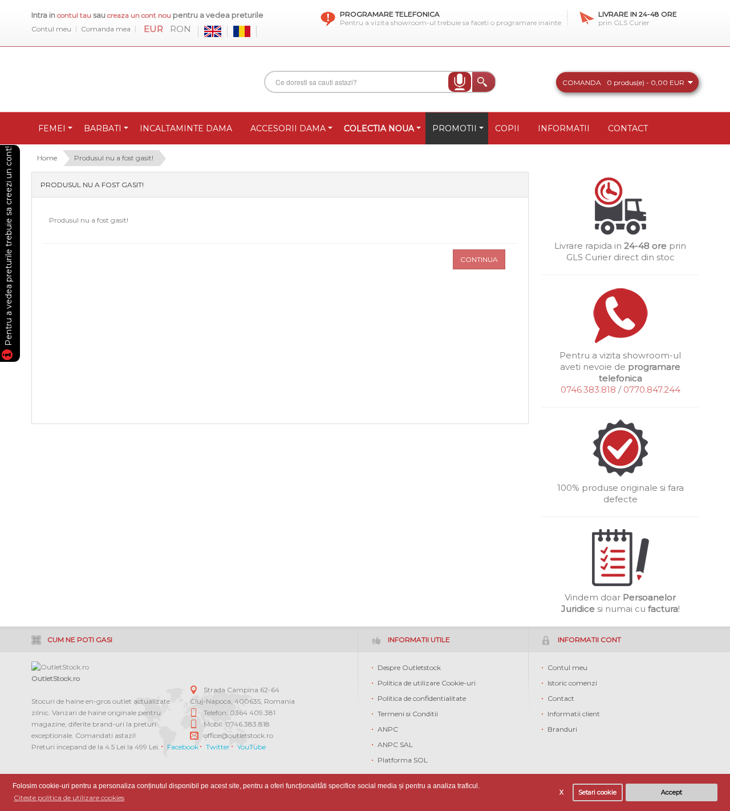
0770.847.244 (651, 389)
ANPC (388, 729)
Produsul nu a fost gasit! (113, 158)
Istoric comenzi (572, 683)
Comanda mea (106, 29)
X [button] (561, 792)
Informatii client (574, 713)
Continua (479, 259)
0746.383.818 (588, 389)
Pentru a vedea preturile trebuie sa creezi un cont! (8, 248)
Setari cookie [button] (597, 792)
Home (47, 158)
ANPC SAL (395, 744)
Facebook (182, 747)
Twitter (218, 747)
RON (180, 29)
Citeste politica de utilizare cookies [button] (69, 797)
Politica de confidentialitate (422, 698)
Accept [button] (671, 792)
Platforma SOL (403, 760)
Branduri (562, 729)
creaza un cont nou (140, 15)
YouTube (251, 747)
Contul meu (51, 29)
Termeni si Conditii (408, 713)
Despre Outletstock (409, 667)
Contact (561, 698)
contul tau (74, 15)
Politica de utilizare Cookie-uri (427, 683)
